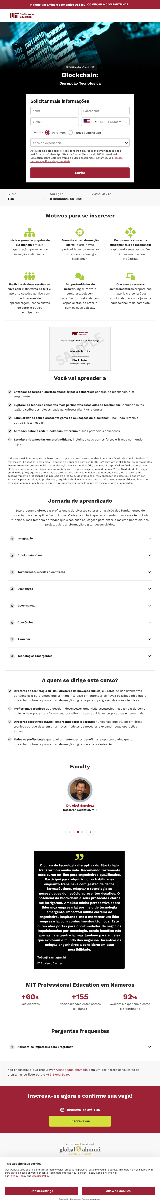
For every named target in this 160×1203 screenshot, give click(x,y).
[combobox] (84, 122)
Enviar (80, 173)
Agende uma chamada (72, 1069)
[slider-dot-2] (82, 832)
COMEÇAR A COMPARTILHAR (108, 4)
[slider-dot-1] (78, 832)
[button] (80, 538)
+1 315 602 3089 (57, 1074)
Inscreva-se (80, 1121)
